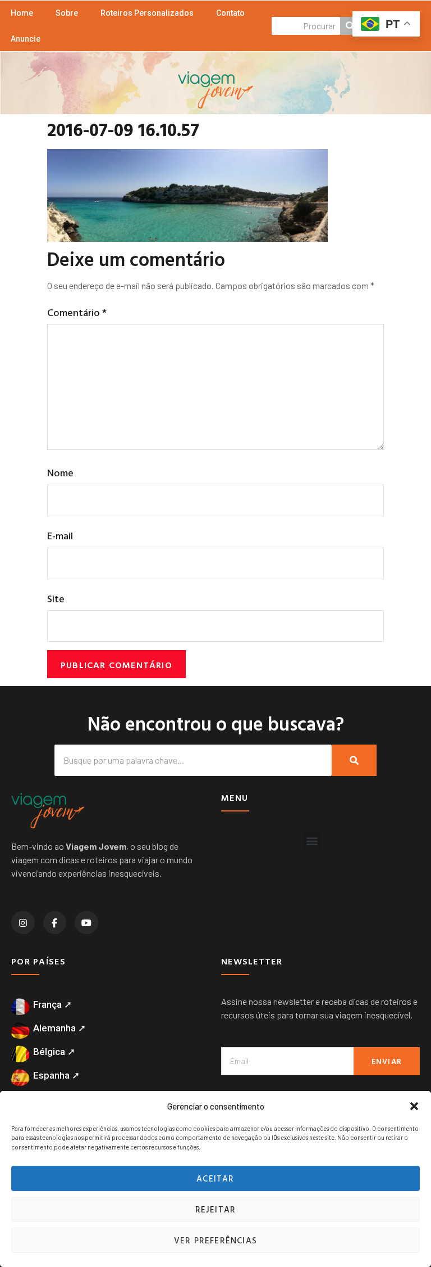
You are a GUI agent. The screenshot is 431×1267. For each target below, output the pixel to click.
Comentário (77, 312)
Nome (60, 472)
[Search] (354, 760)
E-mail (60, 535)
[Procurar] (350, 26)
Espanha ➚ (56, 1075)
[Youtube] (86, 923)
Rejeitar (215, 1209)
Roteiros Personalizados (147, 12)
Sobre (67, 12)
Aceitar (215, 1178)
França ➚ (52, 1004)
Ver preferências (215, 1240)
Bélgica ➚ (54, 1051)
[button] (414, 1106)
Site (56, 598)
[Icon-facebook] (55, 923)
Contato (230, 12)
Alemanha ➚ (59, 1028)
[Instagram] (23, 923)
